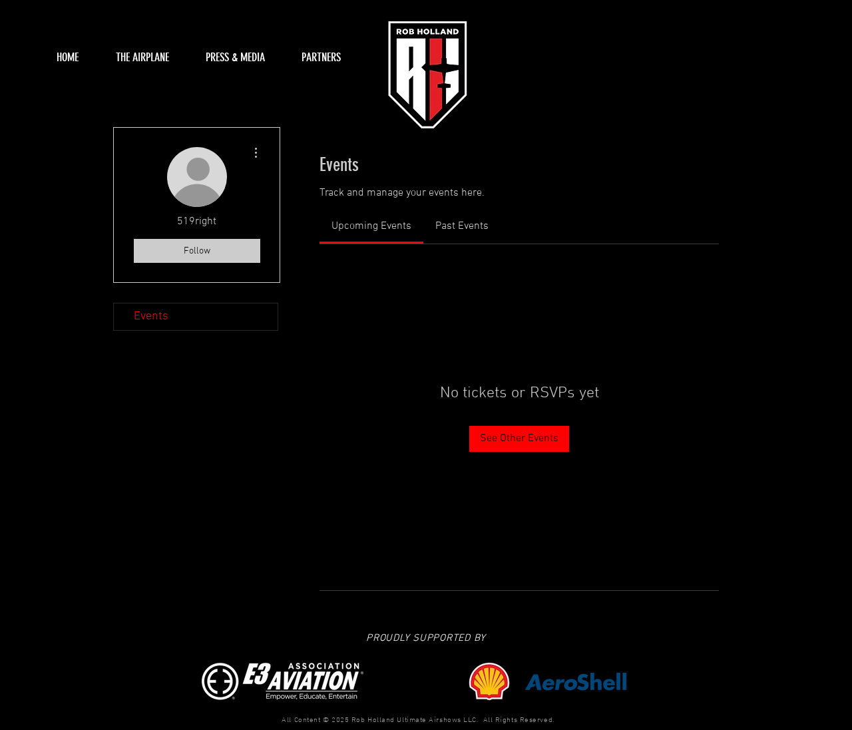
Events (151, 316)
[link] (371, 226)
